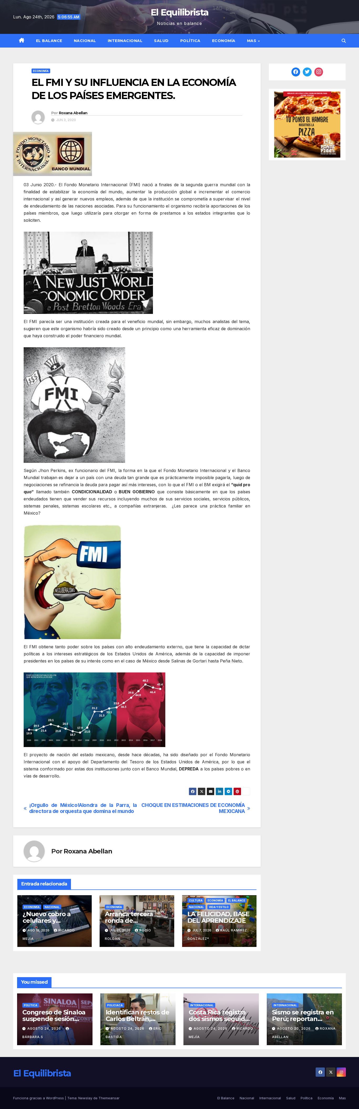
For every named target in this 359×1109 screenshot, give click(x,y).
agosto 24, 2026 (44, 1028)
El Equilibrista (180, 12)
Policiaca (115, 1005)
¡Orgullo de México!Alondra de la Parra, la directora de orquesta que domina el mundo (83, 808)
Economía (223, 40)
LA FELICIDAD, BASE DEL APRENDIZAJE (218, 917)
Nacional (85, 40)
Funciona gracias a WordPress (39, 1098)
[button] (344, 40)
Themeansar (109, 1098)
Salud (161, 40)
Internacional (125, 40)
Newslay (85, 1098)
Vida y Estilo (219, 907)
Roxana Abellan (73, 113)
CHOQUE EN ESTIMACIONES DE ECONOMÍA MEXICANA (193, 808)
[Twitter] (307, 72)
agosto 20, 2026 (294, 1028)
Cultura (196, 900)
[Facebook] (296, 72)
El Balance (49, 40)
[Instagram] (319, 72)
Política (190, 40)
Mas (252, 40)
